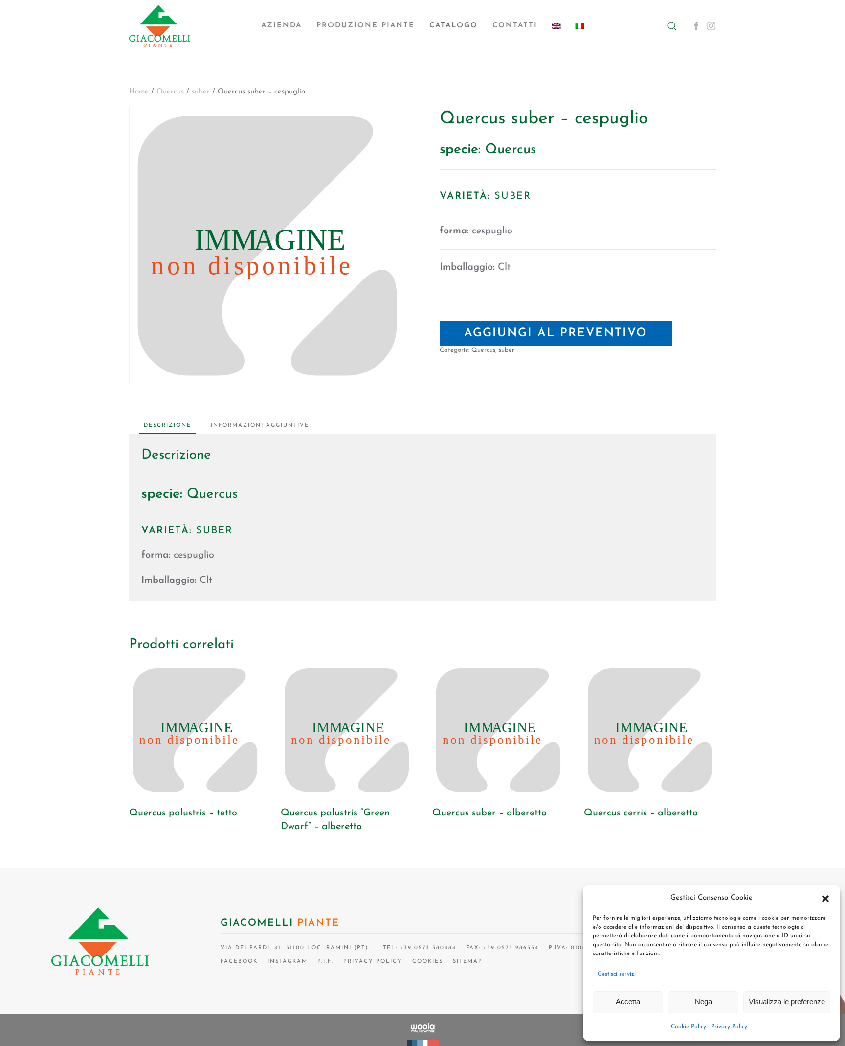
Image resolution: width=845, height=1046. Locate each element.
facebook (239, 961)
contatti (514, 25)
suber (201, 91)
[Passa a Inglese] (556, 26)
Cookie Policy (688, 1027)
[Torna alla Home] (159, 26)
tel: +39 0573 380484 (417, 948)
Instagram (287, 961)
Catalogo (453, 25)
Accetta (628, 1002)
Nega (703, 1002)
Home (139, 91)
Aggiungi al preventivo (555, 333)
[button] (825, 898)
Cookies (427, 961)
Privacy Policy (729, 1027)
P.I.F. (325, 961)
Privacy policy (372, 961)
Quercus (170, 91)
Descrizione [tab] (167, 425)
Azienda (281, 25)
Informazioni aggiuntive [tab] (260, 425)
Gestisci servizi (617, 974)
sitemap (468, 961)
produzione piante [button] (365, 25)
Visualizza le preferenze (787, 1002)
